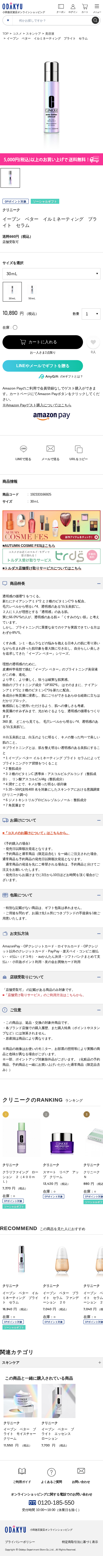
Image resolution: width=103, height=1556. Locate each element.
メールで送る (51, 459)
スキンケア (33, 33)
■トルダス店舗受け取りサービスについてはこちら (42, 568)
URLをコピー (79, 459)
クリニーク (11, 210)
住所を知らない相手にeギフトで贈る (42, 366)
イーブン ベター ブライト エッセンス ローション (58, 1433)
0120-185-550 (56, 1503)
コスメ (17, 33)
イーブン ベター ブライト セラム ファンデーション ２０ (61, 1297)
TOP (5, 33)
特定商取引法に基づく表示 (80, 1542)
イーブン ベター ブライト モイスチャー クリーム (21, 1433)
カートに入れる (42, 342)
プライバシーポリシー (20, 1542)
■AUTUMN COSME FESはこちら (28, 546)
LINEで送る (23, 459)
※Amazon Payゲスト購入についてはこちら (37, 405)
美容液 (49, 33)
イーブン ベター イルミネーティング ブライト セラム (20, 1297)
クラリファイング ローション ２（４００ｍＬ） (20, 1176)
